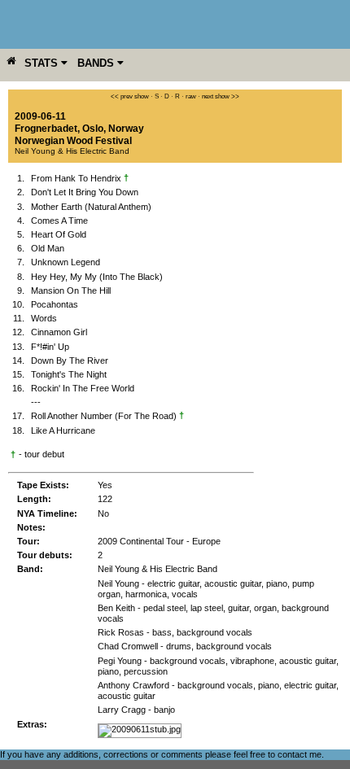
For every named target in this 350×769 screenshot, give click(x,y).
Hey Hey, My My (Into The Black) (97, 277)
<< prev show (130, 96)
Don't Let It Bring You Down (84, 192)
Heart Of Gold (58, 234)
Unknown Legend (65, 262)
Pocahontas (54, 304)
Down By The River (69, 360)
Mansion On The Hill (71, 290)
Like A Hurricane (63, 430)
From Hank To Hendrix (80, 178)
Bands (97, 63)
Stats (42, 63)
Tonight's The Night (69, 374)
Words (44, 318)
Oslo (92, 128)
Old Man (47, 248)
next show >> (220, 96)
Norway (126, 128)
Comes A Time (59, 220)
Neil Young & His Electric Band (72, 150)
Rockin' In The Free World (82, 388)
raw (191, 96)
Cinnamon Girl (59, 332)
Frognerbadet (46, 128)
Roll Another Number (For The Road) (107, 416)
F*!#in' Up (50, 347)
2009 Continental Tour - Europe (159, 541)
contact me (300, 754)
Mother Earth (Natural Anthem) (91, 207)
